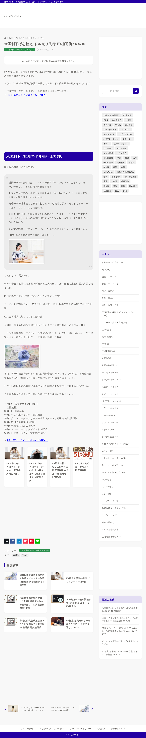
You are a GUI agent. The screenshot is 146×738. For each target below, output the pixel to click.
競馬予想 (125, 181)
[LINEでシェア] (37, 541)
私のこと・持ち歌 (112, 465)
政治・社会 (109, 298)
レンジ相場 (108, 153)
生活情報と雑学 (111, 536)
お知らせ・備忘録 (112, 262)
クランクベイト (110, 129)
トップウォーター (112, 379)
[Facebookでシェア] (12, 541)
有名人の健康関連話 (125, 171)
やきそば (107, 124)
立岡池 (114, 181)
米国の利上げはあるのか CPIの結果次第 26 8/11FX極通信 (120, 609)
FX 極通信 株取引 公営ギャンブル (30, 38)
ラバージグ (108, 148)
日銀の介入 (108, 171)
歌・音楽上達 (130, 176)
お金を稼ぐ (116, 120)
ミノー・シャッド (120, 143)
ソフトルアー (110, 422)
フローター (127, 138)
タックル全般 (110, 436)
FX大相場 (127, 115)
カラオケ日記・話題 (113, 472)
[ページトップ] (139, 731)
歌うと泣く (116, 176)
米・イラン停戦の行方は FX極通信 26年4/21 (120, 643)
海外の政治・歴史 (112, 305)
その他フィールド (112, 372)
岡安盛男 (120, 162)
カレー (106, 493)
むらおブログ (13, 15)
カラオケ (128, 124)
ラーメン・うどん (112, 500)
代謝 (127, 157)
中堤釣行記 (109, 351)
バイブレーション (111, 138)
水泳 (105, 181)
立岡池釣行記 (110, 365)
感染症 (131, 162)
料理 (123, 167)
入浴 (135, 157)
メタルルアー (109, 429)
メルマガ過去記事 (112, 529)
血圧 (117, 190)
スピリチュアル (125, 134)
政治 (115, 167)
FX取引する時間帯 (111, 115)
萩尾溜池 (107, 190)
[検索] (136, 91)
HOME (10, 38)
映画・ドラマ (109, 276)
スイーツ (107, 486)
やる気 (118, 124)
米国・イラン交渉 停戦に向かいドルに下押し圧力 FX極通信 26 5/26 (120, 619)
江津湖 (106, 329)
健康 (106, 269)
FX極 (106, 120)
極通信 (16, 555)
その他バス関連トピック (115, 443)
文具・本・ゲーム (112, 283)
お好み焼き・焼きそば (114, 508)
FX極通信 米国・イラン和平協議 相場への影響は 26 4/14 (120, 653)
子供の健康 (108, 162)
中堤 (119, 157)
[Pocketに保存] (25, 541)
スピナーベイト (110, 386)
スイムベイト (109, 134)
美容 (115, 186)
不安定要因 (108, 157)
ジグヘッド (125, 129)
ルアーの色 (121, 148)
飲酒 (125, 190)
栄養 (105, 176)
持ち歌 (106, 167)
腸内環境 (133, 186)
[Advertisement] (90, 14)
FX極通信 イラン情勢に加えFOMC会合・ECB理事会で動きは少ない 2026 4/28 (119, 631)
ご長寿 (128, 120)
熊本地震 (108, 522)
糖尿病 (106, 186)
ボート (106, 143)
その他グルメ (109, 515)
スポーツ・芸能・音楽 (114, 322)
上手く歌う (121, 153)
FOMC (24, 555)
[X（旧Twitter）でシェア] (6, 541)
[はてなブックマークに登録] (19, 541)
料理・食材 (109, 290)
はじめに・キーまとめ (114, 458)
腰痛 (123, 186)
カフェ (106, 479)
